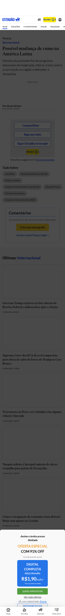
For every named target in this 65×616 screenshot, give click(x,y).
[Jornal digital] (39, 19)
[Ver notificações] (59, 19)
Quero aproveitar (32, 591)
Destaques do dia (32, 606)
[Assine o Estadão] (49, 19)
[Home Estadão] (11, 19)
